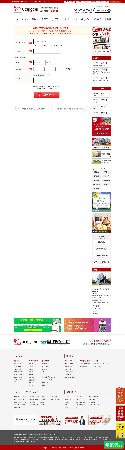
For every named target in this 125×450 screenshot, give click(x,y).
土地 (75, 20)
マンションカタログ (19, 374)
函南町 (106, 184)
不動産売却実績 (68, 372)
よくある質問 (53, 397)
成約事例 (44, 385)
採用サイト (67, 407)
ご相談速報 (67, 374)
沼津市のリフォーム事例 (37, 397)
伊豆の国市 (96, 184)
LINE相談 (98, 6)
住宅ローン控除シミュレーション (19, 378)
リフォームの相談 (54, 399)
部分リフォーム (18, 407)
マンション (66, 20)
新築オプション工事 (19, 405)
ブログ (95, 311)
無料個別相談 (83, 366)
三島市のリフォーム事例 (37, 402)
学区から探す (17, 369)
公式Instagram (106, 6)
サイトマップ (80, 407)
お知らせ (78, 397)
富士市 (96, 188)
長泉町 (96, 176)
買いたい (25, 20)
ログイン (115, 1)
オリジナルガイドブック (101, 363)
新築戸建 (45, 20)
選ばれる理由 (68, 366)
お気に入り (82, 1)
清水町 (106, 176)
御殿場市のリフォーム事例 (38, 399)
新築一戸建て (45, 363)
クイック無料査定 (85, 363)
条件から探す (17, 363)
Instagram (92, 402)
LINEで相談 (92, 399)
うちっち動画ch (93, 397)
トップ (16, 20)
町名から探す (17, 366)
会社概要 (108, 20)
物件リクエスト (80, 405)
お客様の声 (97, 20)
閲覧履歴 (93, 1)
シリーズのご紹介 (47, 380)
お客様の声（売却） (70, 377)
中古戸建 (55, 20)
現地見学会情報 (18, 372)
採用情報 (96, 313)
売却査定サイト (68, 363)
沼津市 (96, 172)
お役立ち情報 (98, 366)
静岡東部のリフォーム (20, 397)
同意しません (53, 88)
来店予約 (16, 382)
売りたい (35, 20)
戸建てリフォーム (19, 399)
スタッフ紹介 (85, 20)
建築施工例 (45, 382)
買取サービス (68, 369)
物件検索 (70, 1)
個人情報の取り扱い (94, 405)
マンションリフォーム (20, 402)
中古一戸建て (45, 366)
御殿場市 (107, 180)
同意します (42, 88)
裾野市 (96, 180)
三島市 (106, 172)
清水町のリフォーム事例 (37, 405)
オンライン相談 (80, 402)
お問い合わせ (101, 10)
